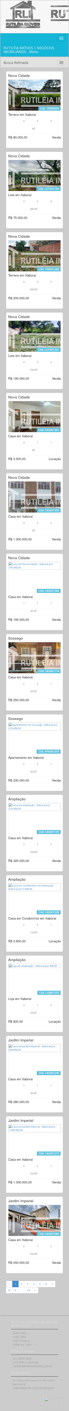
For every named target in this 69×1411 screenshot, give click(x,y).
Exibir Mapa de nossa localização (33, 1388)
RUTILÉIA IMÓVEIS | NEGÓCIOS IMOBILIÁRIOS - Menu (28, 50)
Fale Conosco (21, 1340)
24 (28, 1290)
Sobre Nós (19, 1333)
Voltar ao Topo (22, 1344)
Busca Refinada (15, 62)
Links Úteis (19, 1337)
